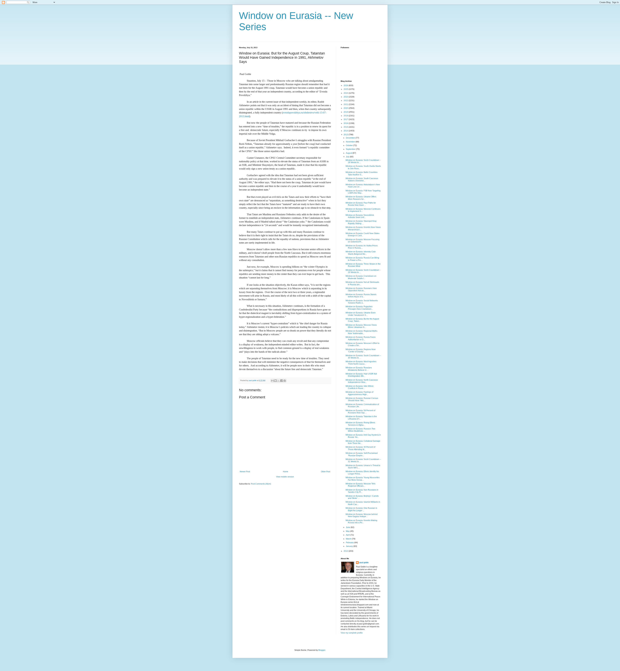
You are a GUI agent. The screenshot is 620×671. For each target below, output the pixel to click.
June (348, 527)
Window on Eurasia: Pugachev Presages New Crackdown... (359, 307)
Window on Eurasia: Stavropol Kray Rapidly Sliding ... (361, 222)
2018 (346, 116)
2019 (346, 112)
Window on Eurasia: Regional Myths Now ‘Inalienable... (361, 332)
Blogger (321, 650)
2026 (346, 85)
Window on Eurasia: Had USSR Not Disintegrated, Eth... (361, 375)
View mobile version (285, 477)
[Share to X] (278, 380)
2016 (346, 123)
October (349, 145)
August (349, 153)
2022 (346, 100)
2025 (346, 89)
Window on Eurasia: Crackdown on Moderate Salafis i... (361, 277)
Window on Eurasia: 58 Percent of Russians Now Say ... (360, 411)
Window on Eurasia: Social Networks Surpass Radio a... (362, 301)
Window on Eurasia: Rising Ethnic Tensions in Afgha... (360, 423)
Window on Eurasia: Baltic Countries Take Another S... (361, 173)
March (349, 539)
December (351, 138)
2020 (346, 108)
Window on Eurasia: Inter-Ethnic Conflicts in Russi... (360, 387)
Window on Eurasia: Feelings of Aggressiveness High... (359, 393)
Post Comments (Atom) (261, 484)
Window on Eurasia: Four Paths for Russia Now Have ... (361, 204)
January (349, 546)
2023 (346, 97)
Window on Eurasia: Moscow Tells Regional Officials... (360, 485)
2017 (346, 119)
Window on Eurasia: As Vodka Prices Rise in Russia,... (362, 247)
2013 (346, 134)
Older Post (325, 471)
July (348, 157)
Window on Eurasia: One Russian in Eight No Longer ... (361, 509)
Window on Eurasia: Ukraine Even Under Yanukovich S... (361, 314)
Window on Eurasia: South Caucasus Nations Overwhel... (362, 179)
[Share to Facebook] (281, 380)
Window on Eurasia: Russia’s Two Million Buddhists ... (360, 430)
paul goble (364, 562)
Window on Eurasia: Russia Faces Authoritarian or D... (361, 338)
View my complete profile (352, 633)
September (351, 149)
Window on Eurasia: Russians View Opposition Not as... (361, 289)
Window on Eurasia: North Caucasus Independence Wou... (362, 381)
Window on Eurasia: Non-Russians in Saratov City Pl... (362, 491)
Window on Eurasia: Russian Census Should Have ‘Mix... (362, 399)
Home (285, 471)
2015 (346, 127)
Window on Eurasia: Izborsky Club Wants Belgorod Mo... (361, 252)
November (351, 142)
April (348, 535)
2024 (346, 93)
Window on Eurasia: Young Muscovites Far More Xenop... (363, 478)
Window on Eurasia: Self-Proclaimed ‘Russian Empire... (362, 454)
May (348, 531)
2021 (346, 104)
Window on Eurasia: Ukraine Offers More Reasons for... (361, 198)
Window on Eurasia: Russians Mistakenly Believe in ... (359, 369)
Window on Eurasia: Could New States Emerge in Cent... (362, 234)
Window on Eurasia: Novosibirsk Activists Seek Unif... (360, 216)
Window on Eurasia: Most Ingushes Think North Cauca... (361, 362)
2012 (346, 551)
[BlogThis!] (275, 380)
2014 (346, 131)
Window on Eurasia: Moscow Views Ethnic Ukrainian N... (361, 326)
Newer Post (245, 471)
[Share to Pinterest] (284, 380)
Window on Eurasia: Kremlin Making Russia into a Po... (361, 521)
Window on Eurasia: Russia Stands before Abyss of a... (361, 295)
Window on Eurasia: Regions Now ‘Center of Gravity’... (361, 350)
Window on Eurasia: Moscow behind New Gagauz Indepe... (361, 515)
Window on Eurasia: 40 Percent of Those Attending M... (360, 448)
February (350, 542)
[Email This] (272, 380)
